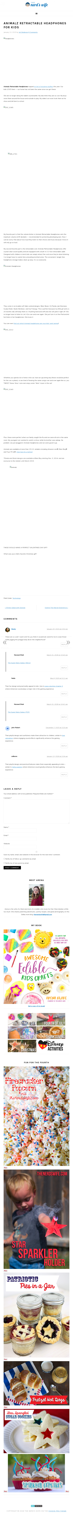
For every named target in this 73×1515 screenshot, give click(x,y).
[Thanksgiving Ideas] (51, 1038)
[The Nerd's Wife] (36, 9)
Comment (8, 798)
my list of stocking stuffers (43, 86)
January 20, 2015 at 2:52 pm (57, 629)
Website (7, 844)
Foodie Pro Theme (57, 1511)
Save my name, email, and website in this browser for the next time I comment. (32, 855)
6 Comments (33, 32)
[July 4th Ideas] (51, 1025)
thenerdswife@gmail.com (43, 914)
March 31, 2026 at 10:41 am (57, 704)
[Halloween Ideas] (22, 1038)
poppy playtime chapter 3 (53, 686)
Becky (13, 629)
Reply (64, 644)
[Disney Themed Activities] (51, 1052)
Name (6, 827)
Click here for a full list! (24, 452)
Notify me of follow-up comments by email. (20, 859)
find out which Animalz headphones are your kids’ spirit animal (36, 323)
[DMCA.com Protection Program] (36, 1508)
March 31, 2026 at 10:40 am (57, 655)
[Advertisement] (36, 578)
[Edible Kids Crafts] (36, 1003)
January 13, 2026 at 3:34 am (57, 756)
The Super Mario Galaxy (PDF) (19, 712)
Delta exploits (17, 767)
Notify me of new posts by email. (17, 863)
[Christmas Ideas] (22, 1052)
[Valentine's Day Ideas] (22, 1025)
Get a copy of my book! (36, 1006)
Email (6, 835)
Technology (17, 598)
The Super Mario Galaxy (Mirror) (19, 663)
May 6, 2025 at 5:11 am (59, 678)
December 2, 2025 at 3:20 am (57, 727)
